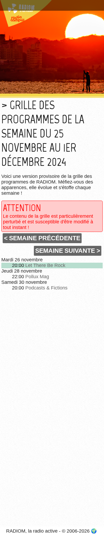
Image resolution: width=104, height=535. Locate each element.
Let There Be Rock (45, 265)
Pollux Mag (37, 276)
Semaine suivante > (67, 250)
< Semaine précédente (42, 238)
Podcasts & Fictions (46, 288)
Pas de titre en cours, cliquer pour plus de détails (49, 6)
